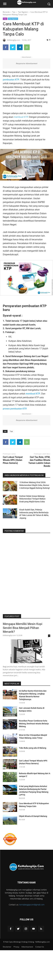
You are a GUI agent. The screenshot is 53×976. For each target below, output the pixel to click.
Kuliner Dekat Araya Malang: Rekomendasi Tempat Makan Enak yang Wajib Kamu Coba (32, 499)
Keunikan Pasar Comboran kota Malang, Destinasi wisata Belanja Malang (34, 724)
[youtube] (33, 929)
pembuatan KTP (11, 79)
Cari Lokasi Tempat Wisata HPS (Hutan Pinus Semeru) (13, 460)
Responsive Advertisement (26, 63)
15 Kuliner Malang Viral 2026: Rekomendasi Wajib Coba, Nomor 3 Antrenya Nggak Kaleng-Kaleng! (34, 485)
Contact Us (39, 947)
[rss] (41, 929)
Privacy (16, 947)
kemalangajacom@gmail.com (31, 904)
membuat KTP (21, 117)
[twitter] (18, 929)
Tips (5, 19)
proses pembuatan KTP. (15, 408)
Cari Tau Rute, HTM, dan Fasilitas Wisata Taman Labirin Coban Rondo (39, 461)
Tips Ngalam (13, 19)
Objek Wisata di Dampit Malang (33, 816)
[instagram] (26, 929)
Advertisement (27, 947)
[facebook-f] (10, 929)
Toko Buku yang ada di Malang (32, 748)
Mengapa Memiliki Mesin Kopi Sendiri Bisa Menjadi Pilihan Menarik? (22, 627)
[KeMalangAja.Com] (26, 867)
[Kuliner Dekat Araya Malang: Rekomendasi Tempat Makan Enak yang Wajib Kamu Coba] (10, 500)
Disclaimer (7, 947)
